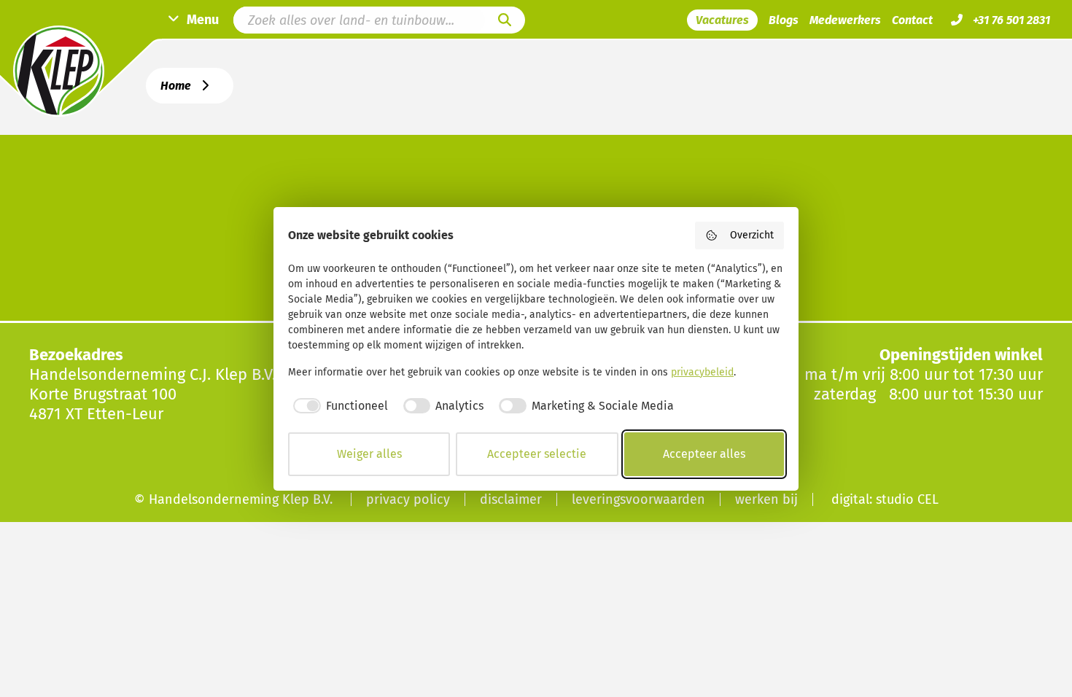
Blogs (784, 20)
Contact (912, 20)
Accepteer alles (704, 454)
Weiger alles (369, 454)
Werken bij (766, 499)
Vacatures (722, 20)
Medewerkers (845, 20)
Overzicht (752, 235)
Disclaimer (511, 499)
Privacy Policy (408, 499)
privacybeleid (702, 372)
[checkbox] (338, 406)
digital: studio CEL (885, 499)
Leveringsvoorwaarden (638, 499)
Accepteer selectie (536, 454)
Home (175, 86)
